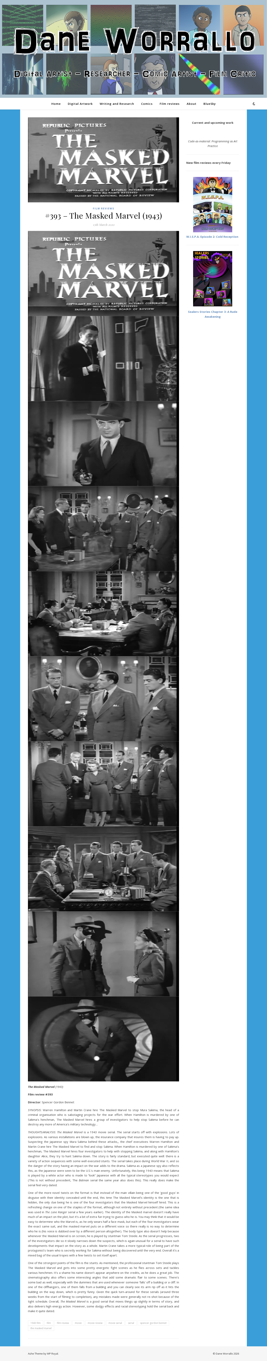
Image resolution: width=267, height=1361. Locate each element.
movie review (95, 1323)
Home (56, 104)
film (49, 1323)
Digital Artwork (80, 104)
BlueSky (209, 104)
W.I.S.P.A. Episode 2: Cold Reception (212, 237)
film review (63, 1323)
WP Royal (52, 1353)
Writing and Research (117, 104)
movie (78, 1323)
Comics (147, 104)
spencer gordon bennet (153, 1323)
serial (131, 1323)
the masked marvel (41, 1328)
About (191, 104)
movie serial (115, 1323)
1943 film (35, 1323)
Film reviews (170, 104)
